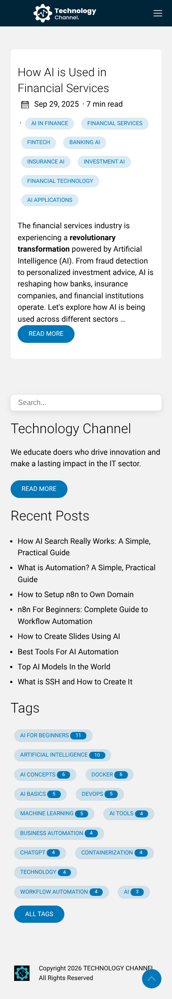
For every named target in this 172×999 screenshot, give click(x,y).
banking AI (84, 142)
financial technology (60, 181)
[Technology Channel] (75, 13)
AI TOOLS (126, 813)
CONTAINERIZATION (111, 853)
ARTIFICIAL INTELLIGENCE (60, 755)
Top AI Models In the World (64, 667)
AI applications (49, 200)
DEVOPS (97, 794)
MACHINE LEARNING (51, 813)
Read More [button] (39, 489)
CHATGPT (37, 853)
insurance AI (45, 162)
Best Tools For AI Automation (68, 652)
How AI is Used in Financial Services (63, 80)
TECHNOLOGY (43, 872)
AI (131, 892)
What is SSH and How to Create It (75, 682)
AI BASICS (38, 794)
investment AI (104, 162)
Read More (46, 334)
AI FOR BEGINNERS (50, 735)
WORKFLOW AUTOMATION (58, 892)
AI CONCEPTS (42, 775)
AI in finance (49, 123)
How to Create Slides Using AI (69, 636)
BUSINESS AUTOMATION (56, 833)
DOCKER (106, 775)
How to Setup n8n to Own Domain (76, 594)
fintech (38, 142)
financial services (114, 123)
